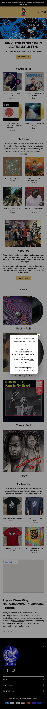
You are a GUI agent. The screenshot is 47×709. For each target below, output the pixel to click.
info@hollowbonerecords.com (24, 355)
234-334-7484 (26, 361)
